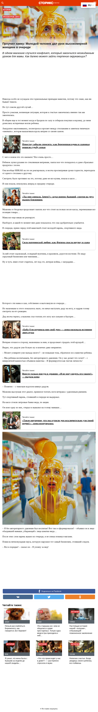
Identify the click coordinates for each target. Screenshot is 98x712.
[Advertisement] (45, 78)
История (7, 9)
